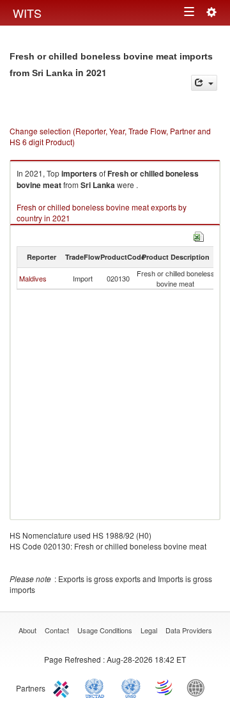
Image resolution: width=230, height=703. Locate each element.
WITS (27, 12)
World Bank (198, 687)
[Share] (204, 83)
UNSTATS (131, 687)
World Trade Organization (165, 687)
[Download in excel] (199, 235)
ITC (63, 687)
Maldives (33, 278)
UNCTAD (97, 687)
